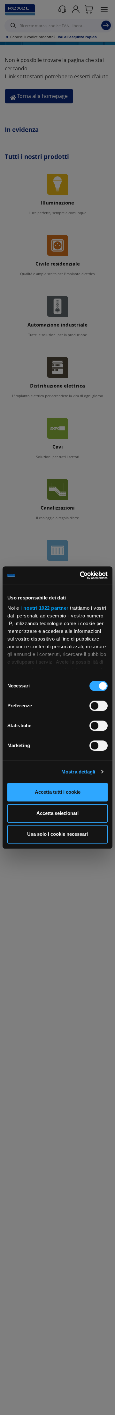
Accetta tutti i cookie (57, 792)
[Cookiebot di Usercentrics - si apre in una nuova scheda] (81, 575)
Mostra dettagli (78, 771)
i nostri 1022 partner (44, 608)
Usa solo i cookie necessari (57, 834)
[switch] (98, 706)
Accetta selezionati (57, 813)
